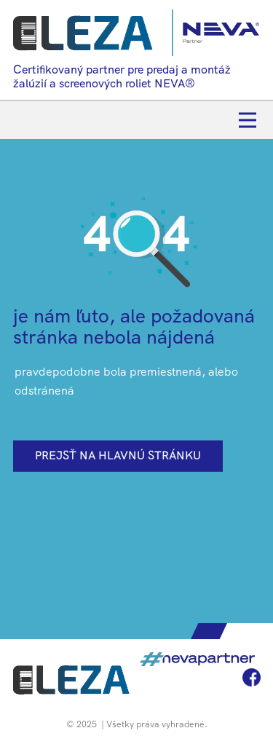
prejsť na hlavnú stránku (118, 455)
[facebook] (251, 677)
